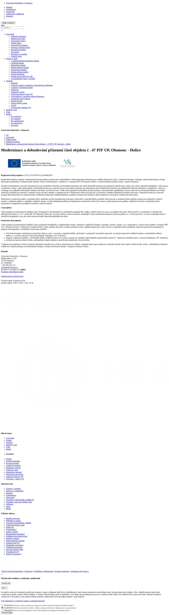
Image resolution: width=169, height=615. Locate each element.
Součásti (9, 443)
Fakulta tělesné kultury (20, 72)
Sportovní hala (16, 101)
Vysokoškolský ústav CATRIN (23, 79)
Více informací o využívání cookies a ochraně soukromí (23, 601)
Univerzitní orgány (18, 41)
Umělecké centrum (13, 465)
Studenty (9, 493)
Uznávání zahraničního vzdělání (18, 523)
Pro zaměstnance (17, 121)
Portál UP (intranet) (13, 554)
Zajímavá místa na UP (14, 477)
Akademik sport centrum (20, 99)
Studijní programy (13, 518)
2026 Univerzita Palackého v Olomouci (16, 571)
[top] (2, 574)
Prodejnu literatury (13, 461)
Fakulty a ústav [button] (12, 59)
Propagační (8, 610)
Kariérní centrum (12, 538)
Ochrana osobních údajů (20, 47)
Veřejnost (9, 504)
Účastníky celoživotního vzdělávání (20, 500)
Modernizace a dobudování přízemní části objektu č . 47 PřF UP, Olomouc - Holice (38, 144)
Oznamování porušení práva (12, 276)
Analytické (8, 608)
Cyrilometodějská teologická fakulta (25, 61)
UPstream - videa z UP (15, 479)
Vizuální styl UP (12, 552)
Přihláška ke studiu (13, 521)
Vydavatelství (11, 530)
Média (8, 509)
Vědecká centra (12, 470)
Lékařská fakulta (17, 63)
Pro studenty (16, 119)
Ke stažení (15, 52)
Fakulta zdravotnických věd (22, 76)
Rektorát (14, 83)
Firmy (8, 506)
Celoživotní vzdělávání (15, 14)
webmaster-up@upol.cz (79, 571)
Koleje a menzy (12, 532)
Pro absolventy (17, 123)
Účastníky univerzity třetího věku (19, 502)
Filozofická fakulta (18, 65)
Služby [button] (8, 114)
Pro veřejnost (16, 116)
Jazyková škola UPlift (14, 550)
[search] (2, 30)
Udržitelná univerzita (14, 547)
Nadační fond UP (13, 543)
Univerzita (10, 137)
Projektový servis (17, 92)
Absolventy (10, 497)
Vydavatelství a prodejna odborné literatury (27, 96)
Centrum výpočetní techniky (22, 87)
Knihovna (15, 90)
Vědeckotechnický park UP (22, 94)
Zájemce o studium (13, 489)
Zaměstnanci (11, 9)
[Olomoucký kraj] (9, 562)
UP (7, 135)
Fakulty (9, 440)
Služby (8, 449)
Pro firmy (14, 125)
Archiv (13, 105)
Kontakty (9, 16)
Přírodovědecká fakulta (20, 67)
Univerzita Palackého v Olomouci (19, 3)
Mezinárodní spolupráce (15, 534)
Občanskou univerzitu (14, 474)
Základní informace (18, 36)
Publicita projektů (13, 142)
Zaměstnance (11, 495)
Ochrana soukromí (61, 571)
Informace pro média (19, 54)
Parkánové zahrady (13, 468)
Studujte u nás (11, 110)
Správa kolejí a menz (19, 103)
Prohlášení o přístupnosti (43, 571)
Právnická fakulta (17, 74)
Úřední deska (16, 43)
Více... (4, 588)
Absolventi (10, 12)
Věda (8, 112)
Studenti (9, 7)
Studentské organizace (14, 545)
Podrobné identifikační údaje (12, 272)
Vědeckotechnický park (15, 525)
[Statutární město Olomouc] (6, 569)
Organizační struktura (19, 45)
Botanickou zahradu (14, 472)
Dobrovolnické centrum (15, 541)
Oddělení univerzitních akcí (16, 536)
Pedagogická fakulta (19, 70)
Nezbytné (8, 605)
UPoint (9, 459)
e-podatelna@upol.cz (9, 267)
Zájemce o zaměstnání (14, 491)
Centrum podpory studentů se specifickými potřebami (32, 85)
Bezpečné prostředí (18, 50)
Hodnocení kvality (18, 39)
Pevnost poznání (12, 463)
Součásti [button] (9, 81)
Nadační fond (16, 56)
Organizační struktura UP (21, 108)
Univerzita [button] (10, 34)
